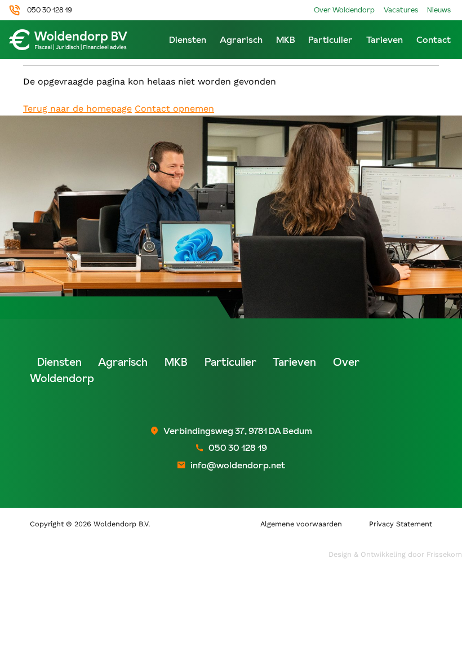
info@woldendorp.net (237, 465)
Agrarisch (241, 39)
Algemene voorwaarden (301, 524)
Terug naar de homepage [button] (77, 108)
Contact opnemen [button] (174, 108)
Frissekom (444, 554)
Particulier (330, 39)
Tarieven (384, 39)
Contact (433, 39)
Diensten (187, 39)
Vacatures (401, 10)
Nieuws (439, 10)
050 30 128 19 (49, 10)
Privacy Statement (400, 524)
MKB (285, 39)
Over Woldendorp (344, 10)
